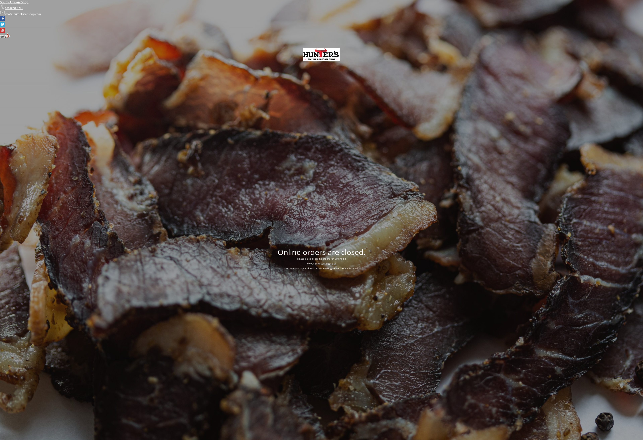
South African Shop (14, 2)
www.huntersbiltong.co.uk (321, 263)
